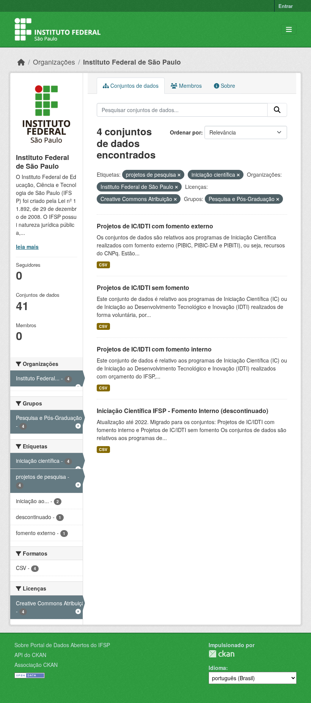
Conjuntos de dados (134, 85)
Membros (189, 85)
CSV (103, 265)
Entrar (285, 6)
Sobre (227, 85)
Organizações (54, 61)
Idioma (217, 667)
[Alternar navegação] (289, 29)
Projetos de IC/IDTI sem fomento (143, 287)
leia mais (27, 246)
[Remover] (179, 175)
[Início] (21, 61)
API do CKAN (30, 655)
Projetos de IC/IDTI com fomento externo (155, 226)
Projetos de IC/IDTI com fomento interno (154, 349)
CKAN (221, 654)
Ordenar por (185, 132)
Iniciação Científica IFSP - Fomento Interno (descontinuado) (182, 410)
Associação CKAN (36, 664)
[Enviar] (277, 110)
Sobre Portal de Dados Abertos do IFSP (62, 645)
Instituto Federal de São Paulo (132, 61)
